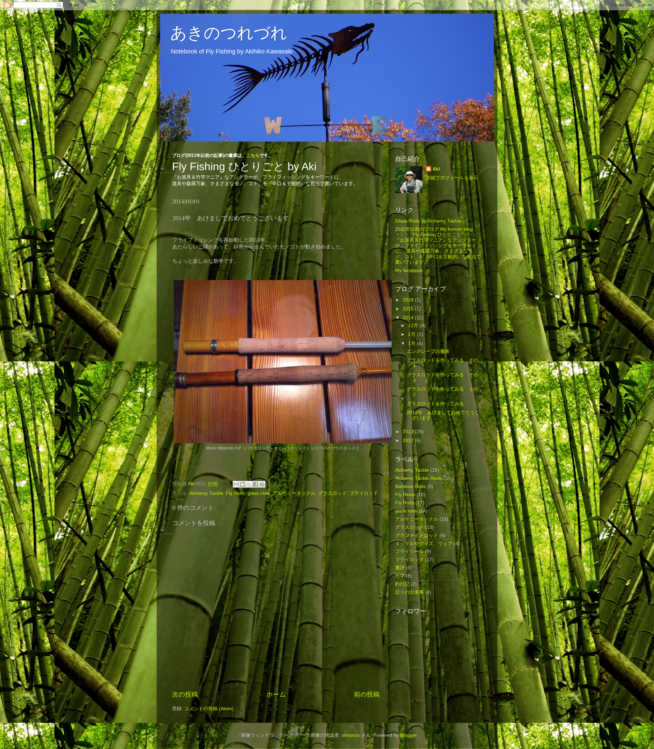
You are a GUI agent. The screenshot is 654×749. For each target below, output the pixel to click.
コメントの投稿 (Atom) (209, 708)
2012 (409, 440)
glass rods (259, 493)
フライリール (409, 551)
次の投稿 (185, 694)
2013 (409, 431)
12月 (414, 325)
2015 (409, 308)
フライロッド (363, 493)
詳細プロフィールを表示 (452, 177)
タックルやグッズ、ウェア (423, 543)
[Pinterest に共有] (262, 484)
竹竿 (400, 576)
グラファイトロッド (416, 535)
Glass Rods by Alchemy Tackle (428, 221)
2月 (412, 334)
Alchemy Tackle (206, 493)
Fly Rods (235, 493)
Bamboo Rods (410, 486)
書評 (400, 567)
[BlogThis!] (242, 484)
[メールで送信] (236, 484)
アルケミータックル (293, 493)
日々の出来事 (409, 592)
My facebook (409, 270)
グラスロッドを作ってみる (435, 403)
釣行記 (402, 584)
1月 (412, 343)
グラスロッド (332, 493)
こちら (253, 155)
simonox (351, 735)
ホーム (276, 694)
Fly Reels (405, 494)
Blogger (408, 735)
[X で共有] (249, 484)
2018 (409, 300)
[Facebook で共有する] (255, 484)
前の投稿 (367, 694)
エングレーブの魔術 (428, 351)
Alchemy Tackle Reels (418, 478)
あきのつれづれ (228, 32)
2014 (409, 317)
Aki (436, 169)
